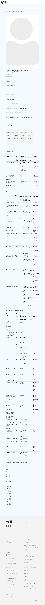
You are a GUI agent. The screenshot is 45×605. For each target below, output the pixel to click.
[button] (40, 2)
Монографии (9, 129)
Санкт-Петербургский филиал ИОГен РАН (31, 547)
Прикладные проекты (27, 555)
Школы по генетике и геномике (11, 573)
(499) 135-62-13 (8, 530)
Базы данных (26, 577)
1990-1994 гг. (30, 138)
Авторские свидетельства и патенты (21, 129)
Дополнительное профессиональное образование (13, 575)
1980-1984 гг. (16, 141)
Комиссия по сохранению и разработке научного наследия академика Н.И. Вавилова (13, 561)
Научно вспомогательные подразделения (31, 544)
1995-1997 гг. (23, 138)
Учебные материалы (10, 570)
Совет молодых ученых (10, 584)
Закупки (7, 549)
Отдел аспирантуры (9, 567)
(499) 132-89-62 (8, 531)
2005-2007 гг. (30, 135)
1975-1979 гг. (23, 141)
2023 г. (21, 132)
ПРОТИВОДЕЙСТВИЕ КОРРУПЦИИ (30, 583)
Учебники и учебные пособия (12, 132)
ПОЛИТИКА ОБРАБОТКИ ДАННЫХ (29, 585)
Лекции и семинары (9, 572)
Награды (7, 555)
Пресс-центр (8, 542)
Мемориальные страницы (11, 563)
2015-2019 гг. (9, 135)
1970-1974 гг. (30, 141)
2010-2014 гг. (16, 135)
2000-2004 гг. (9, 138)
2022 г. (26, 132)
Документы (8, 546)
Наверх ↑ (35, 600)
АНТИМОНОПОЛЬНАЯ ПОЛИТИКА (30, 586)
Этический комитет (9, 586)
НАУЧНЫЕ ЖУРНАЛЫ (27, 562)
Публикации (26, 560)
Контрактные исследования (29, 556)
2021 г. (31, 132)
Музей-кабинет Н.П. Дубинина (11, 558)
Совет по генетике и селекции (11, 583)
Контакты (7, 545)
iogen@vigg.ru (26, 530)
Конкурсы (25, 558)
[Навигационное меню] (43, 2)
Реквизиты (8, 544)
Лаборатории (26, 542)
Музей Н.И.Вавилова (10, 557)
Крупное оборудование (28, 569)
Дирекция (25, 541)
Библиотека (26, 549)
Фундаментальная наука (28, 553)
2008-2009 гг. (23, 135)
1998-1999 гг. (16, 138)
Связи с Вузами (9, 569)
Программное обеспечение (29, 579)
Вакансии (7, 548)
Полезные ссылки (27, 580)
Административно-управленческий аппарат (30, 546)
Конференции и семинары (28, 559)
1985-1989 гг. (9, 141)
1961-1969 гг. (9, 143)
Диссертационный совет (10, 581)
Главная (8, 11)
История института (9, 554)
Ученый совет (8, 580)
